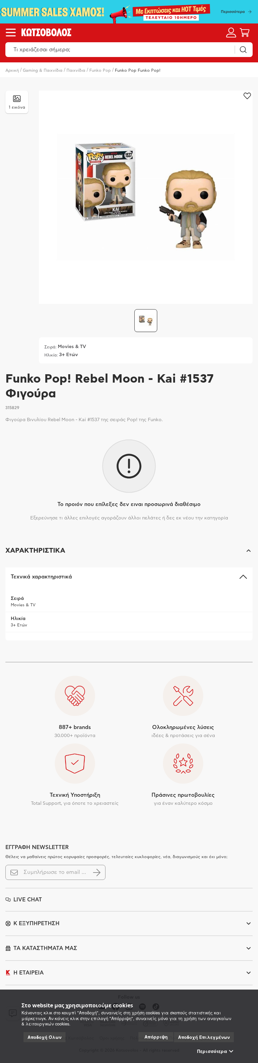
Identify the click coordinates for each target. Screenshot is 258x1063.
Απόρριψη (156, 1036)
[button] (129, 550)
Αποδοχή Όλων (44, 1037)
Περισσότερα (212, 1051)
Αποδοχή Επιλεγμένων (204, 1037)
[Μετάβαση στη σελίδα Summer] (129, 11)
